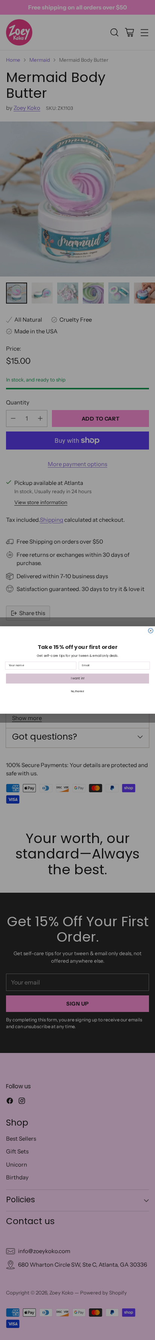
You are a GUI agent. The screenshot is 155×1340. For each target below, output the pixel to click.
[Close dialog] (150, 630)
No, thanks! (77, 691)
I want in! (78, 678)
